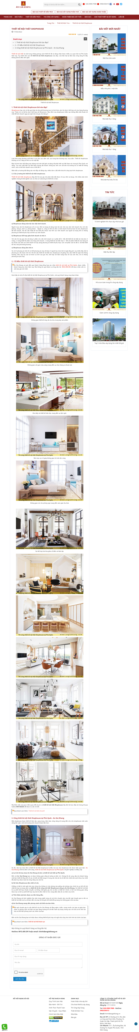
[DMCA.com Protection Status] (56, 1017)
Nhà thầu (18, 17)
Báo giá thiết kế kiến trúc (43, 12)
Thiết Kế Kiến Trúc (33, 17)
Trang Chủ (50, 23)
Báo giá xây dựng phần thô (68, 12)
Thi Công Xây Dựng (51, 17)
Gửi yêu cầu (19, 979)
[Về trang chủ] (23, 4)
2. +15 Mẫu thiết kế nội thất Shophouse (30, 45)
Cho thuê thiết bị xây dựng (105, 17)
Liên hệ (121, 17)
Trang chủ (8, 17)
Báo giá (88, 17)
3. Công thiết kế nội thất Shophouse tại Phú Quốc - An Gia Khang (39, 48)
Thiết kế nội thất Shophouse (82, 23)
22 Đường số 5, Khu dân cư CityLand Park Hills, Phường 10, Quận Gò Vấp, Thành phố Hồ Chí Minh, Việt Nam (112, 1020)
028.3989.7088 (91, 4)
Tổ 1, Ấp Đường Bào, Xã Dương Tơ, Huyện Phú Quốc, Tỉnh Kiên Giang (113, 1027)
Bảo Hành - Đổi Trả (55, 1004)
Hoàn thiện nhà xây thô (71, 17)
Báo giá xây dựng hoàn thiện (94, 12)
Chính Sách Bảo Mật (56, 1014)
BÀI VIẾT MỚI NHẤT (109, 28)
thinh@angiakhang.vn (48, 931)
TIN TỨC (109, 192)
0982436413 (104, 4)
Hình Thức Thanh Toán (57, 1008)
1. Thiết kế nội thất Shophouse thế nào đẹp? (31, 42)
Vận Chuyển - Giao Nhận (57, 1011)
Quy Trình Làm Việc (56, 1001)
